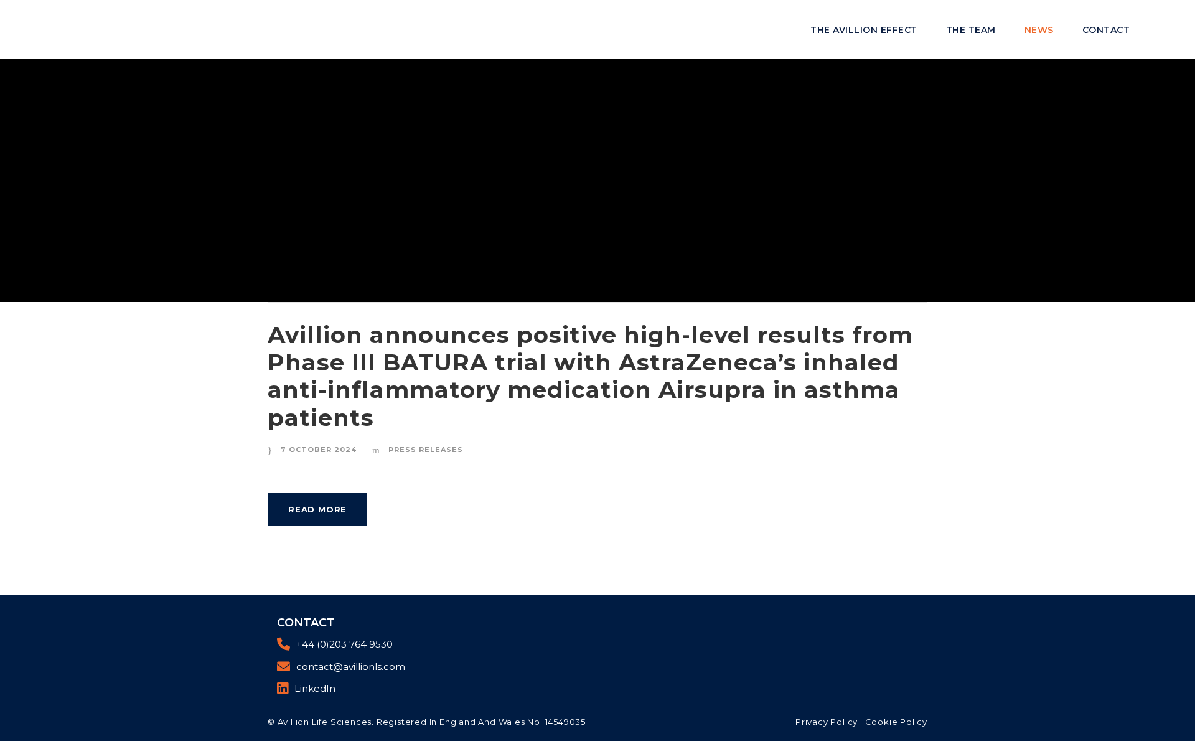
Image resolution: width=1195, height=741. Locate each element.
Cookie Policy (896, 722)
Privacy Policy (826, 722)
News (1039, 29)
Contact (1106, 29)
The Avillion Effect (863, 29)
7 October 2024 (319, 449)
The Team (971, 29)
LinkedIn (314, 688)
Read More (317, 509)
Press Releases (425, 449)
